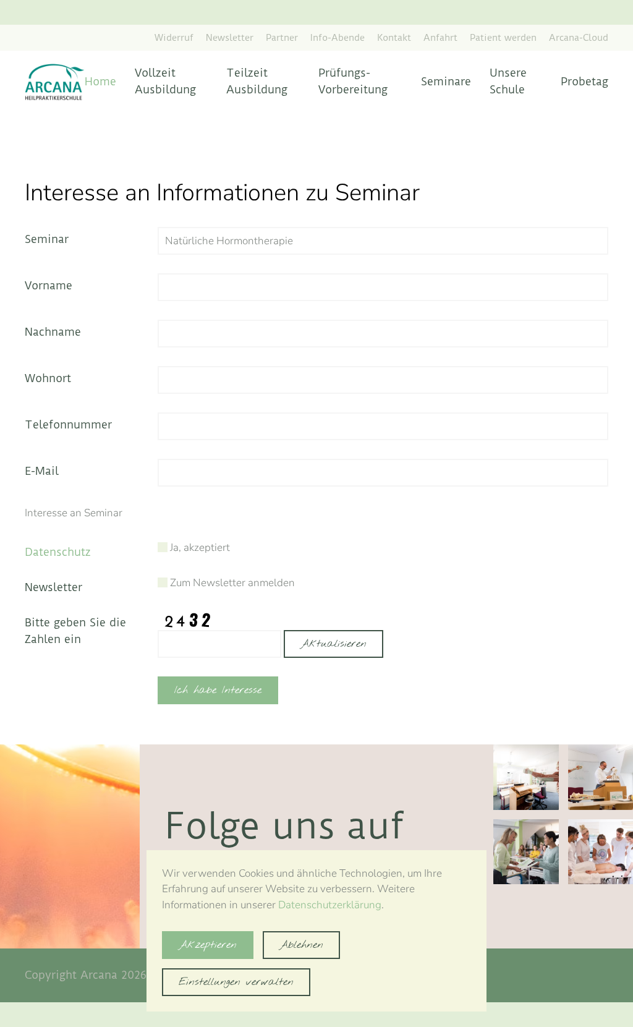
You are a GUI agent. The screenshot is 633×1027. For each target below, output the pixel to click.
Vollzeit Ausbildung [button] (165, 81)
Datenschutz (58, 551)
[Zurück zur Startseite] (55, 82)
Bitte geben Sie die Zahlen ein (75, 631)
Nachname (53, 331)
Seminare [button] (446, 81)
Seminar (47, 238)
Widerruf (174, 37)
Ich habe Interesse (217, 690)
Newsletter (229, 37)
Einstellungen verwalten (236, 982)
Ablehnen (301, 945)
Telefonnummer (68, 424)
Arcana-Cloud (578, 37)
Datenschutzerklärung (329, 905)
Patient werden (503, 37)
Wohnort (48, 378)
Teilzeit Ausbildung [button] (256, 81)
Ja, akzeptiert (199, 547)
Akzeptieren (208, 945)
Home (100, 81)
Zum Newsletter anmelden (231, 583)
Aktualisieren (333, 644)
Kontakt (394, 37)
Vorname (48, 285)
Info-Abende (337, 37)
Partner (282, 37)
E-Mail (42, 470)
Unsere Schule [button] (508, 81)
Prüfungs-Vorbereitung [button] (353, 81)
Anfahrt (440, 37)
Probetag (584, 81)
